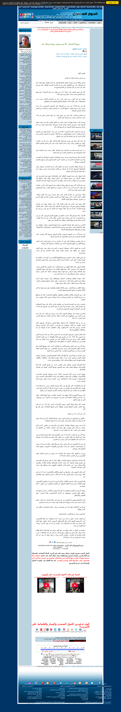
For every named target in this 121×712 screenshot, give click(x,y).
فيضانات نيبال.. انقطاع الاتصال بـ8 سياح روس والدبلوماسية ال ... (25, 151)
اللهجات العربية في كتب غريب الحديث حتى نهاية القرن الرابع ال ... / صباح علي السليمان (25, 234)
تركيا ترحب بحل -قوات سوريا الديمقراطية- (25, 144)
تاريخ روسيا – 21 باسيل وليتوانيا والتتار (25, 89)
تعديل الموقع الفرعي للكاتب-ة (34, 696)
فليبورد (41, 631)
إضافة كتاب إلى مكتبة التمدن (35, 692)
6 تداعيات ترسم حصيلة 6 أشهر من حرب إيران (25, 147)
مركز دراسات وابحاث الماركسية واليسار (78, 688)
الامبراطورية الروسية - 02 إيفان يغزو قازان (25, 78)
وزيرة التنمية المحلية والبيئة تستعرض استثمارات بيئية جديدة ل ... (25, 171)
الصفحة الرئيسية (98, 27)
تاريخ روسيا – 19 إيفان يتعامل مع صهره (25, 95)
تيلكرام (55, 631)
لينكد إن (64, 683)
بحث (70, 655)
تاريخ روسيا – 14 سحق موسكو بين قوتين (25, 112)
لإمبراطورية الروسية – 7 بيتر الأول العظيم (25, 58)
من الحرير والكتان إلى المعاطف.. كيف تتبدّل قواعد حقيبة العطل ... (26, 130)
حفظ (75, 655)
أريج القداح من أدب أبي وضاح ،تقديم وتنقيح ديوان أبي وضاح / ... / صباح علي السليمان (25, 210)
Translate (65, 548)
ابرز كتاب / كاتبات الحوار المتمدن (103, 696)
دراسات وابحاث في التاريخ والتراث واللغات (82, 27)
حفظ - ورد (45, 654)
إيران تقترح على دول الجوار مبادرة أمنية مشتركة (26, 165)
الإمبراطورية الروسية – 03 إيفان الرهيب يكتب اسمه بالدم (25, 74)
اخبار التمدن (62, 688)
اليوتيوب (72, 631)
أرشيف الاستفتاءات (60, 692)
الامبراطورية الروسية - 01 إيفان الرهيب (25, 81)
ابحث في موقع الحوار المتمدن (34, 698)
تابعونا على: (84, 630)
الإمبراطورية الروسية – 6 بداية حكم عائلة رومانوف (25, 62)
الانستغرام (64, 631)
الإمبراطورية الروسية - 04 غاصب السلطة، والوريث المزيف (25, 70)
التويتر (76, 631)
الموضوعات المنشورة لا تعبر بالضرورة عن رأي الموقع (98, 702)
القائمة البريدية (61, 695)
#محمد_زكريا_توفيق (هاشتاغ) (64, 542)
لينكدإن (59, 631)
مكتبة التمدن (85, 699)
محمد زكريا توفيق (65, 27)
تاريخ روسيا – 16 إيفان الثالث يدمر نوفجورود (25, 106)
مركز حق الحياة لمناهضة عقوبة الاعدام (79, 694)
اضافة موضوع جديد (37, 688)
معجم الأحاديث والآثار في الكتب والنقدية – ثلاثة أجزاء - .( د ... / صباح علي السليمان (25, 193)
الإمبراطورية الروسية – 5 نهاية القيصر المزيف (25, 66)
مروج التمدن (62, 694)
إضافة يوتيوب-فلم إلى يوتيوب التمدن (33, 691)
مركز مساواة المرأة (83, 689)
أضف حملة (39, 695)
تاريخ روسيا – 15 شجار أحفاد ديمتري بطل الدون (25, 109)
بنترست (51, 631)
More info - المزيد (46, 4)
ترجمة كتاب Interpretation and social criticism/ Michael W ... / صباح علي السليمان (25, 199)
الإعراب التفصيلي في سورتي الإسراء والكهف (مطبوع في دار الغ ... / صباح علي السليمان (26, 222)
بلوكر (44, 631)
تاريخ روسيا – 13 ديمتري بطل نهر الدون (26, 115)
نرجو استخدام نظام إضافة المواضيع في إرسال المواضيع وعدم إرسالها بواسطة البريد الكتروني (88, 703)
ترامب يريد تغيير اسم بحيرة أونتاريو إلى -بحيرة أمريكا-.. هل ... (25, 135)
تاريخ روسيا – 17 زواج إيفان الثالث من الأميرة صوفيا (26, 102)
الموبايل (37, 631)
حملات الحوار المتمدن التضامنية (57, 689)
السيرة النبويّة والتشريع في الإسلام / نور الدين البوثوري (25, 182)
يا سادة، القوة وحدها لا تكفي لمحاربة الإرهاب (25, 84)
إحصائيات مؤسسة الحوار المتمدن (103, 694)
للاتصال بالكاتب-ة (48, 655)
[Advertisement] (96, 53)
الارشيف (63, 691)
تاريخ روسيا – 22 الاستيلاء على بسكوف (26, 87)
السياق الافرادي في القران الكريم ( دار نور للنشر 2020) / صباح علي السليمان (25, 204)
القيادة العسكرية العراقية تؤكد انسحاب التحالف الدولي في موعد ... (25, 156)
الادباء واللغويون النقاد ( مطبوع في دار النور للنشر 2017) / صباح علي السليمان (25, 216)
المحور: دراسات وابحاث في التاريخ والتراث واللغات (71, 56)
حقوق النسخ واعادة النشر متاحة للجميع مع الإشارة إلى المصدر (50, 702)
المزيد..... (100, 232)
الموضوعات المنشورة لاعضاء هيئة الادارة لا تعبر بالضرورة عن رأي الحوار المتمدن (46, 703)
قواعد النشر (108, 695)
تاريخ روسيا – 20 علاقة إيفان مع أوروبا (25, 92)
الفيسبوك (80, 631)
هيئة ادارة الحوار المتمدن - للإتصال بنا (102, 692)
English (63, 698)
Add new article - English (34, 694)
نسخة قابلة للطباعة (73, 654)
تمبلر (47, 631)
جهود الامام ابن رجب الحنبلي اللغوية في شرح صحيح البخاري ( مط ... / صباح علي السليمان (25, 228)
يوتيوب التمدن (84, 698)
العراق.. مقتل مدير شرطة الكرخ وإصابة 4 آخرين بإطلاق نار (26, 161)
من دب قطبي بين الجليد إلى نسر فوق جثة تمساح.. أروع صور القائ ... (25, 140)
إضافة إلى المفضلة (60, 655)
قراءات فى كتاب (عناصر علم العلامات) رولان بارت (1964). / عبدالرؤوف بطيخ (26, 187)
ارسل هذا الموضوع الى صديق (58, 654)
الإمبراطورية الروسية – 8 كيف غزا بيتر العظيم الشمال (25, 55)
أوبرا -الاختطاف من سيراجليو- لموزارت (26, 118)
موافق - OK (112, 2)
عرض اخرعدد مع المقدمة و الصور (103, 691)
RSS (68, 631)
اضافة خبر (39, 689)
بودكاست (26, 683)
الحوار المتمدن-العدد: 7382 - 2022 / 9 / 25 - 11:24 (71, 54)
